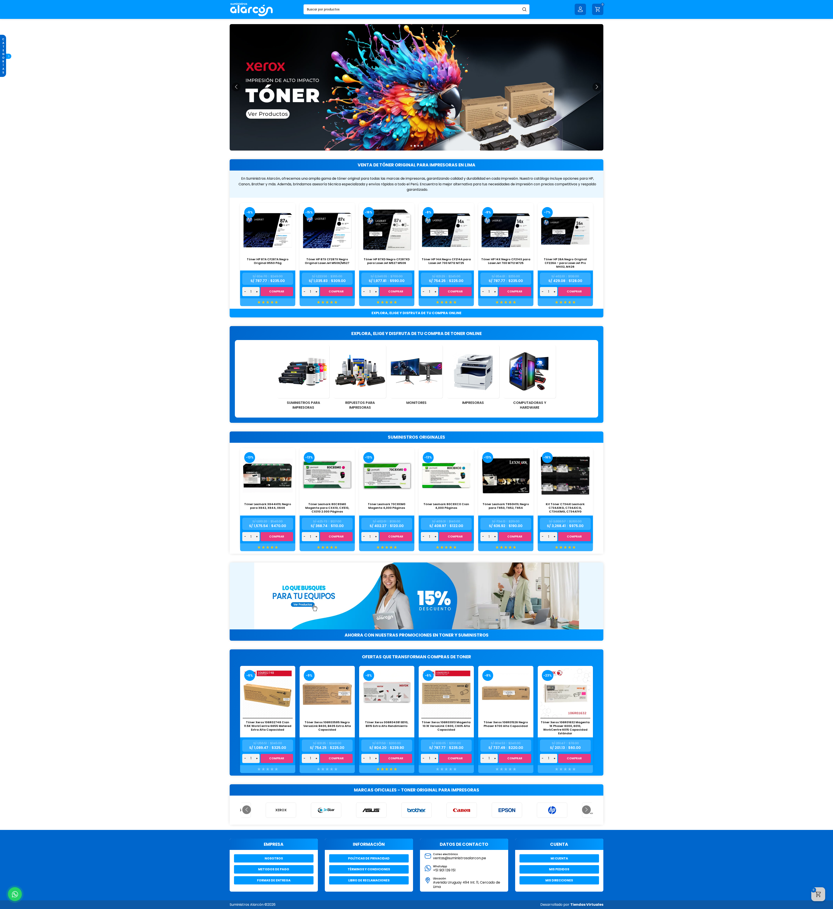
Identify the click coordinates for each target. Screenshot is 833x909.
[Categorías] (8, 56)
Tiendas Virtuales (586, 904)
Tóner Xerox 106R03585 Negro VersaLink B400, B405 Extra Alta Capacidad (327, 726)
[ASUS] (326, 810)
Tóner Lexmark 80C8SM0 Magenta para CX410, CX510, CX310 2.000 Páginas (327, 507)
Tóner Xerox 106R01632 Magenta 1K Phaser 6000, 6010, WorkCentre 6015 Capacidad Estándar (565, 727)
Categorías (3, 55)
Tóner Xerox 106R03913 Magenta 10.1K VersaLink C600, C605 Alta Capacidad (446, 726)
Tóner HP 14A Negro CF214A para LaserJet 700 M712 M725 (446, 261)
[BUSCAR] (524, 9)
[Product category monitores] (416, 376)
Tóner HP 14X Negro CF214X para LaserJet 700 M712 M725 (505, 261)
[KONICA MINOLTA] (552, 810)
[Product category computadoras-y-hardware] (530, 378)
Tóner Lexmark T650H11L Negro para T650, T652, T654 (506, 506)
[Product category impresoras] (473, 376)
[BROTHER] (371, 810)
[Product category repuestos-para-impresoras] (360, 378)
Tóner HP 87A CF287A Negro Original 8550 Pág (268, 261)
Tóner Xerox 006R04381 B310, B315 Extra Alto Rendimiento (386, 724)
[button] (411, 146)
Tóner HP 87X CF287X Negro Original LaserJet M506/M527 (327, 261)
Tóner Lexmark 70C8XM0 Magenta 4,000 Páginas (386, 506)
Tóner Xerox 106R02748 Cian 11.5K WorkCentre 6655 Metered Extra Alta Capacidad (267, 726)
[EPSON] (461, 810)
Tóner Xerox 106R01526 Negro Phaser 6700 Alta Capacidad (506, 724)
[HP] (507, 810)
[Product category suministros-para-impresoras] (303, 378)
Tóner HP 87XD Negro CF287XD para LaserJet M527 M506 (387, 261)
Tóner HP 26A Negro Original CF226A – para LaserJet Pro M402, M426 (565, 263)
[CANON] (416, 810)
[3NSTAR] (281, 810)
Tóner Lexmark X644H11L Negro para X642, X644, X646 (267, 506)
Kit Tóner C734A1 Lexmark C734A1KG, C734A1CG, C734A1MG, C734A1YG (565, 507)
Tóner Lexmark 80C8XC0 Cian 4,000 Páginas (446, 506)
